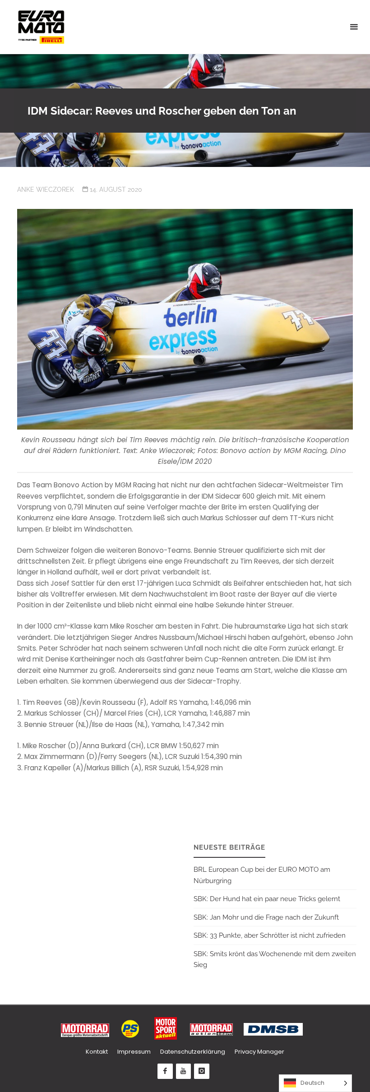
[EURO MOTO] (41, 27)
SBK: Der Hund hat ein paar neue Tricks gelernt (267, 899)
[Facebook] (165, 1071)
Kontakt (97, 1051)
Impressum (134, 1051)
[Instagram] (201, 1071)
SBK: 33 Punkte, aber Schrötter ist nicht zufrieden (270, 935)
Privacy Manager (259, 1051)
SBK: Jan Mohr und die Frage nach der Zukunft (266, 917)
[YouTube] (183, 1071)
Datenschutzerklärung (192, 1051)
